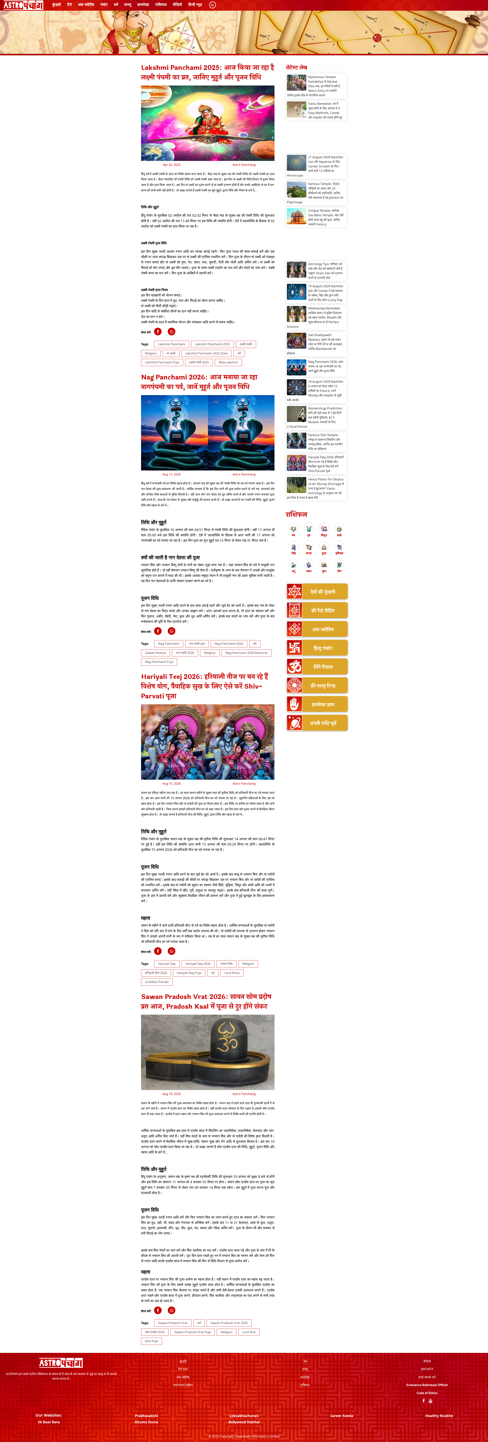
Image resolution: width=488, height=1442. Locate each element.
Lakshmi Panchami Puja (162, 362)
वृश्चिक (339, 553)
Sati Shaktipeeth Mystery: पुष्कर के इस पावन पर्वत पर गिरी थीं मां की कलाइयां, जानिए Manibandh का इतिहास (315, 344)
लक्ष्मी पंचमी (246, 344)
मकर (308, 571)
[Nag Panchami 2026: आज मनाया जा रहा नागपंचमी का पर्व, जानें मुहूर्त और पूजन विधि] (296, 368)
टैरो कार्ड (183, 1369)
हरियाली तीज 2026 (156, 973)
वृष (308, 535)
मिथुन (324, 535)
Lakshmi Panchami (171, 344)
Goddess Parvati (157, 982)
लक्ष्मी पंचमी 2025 (199, 362)
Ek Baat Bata (49, 1422)
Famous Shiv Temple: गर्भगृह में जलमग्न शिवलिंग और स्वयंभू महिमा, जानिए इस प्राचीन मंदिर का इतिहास (325, 442)
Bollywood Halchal (244, 1422)
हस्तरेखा (143, 4)
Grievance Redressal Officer (427, 1385)
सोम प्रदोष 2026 (155, 1332)
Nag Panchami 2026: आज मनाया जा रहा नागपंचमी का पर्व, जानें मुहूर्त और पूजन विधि (325, 366)
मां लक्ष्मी (171, 353)
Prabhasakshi (146, 1415)
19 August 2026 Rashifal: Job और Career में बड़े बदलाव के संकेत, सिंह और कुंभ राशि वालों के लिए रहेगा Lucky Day (325, 293)
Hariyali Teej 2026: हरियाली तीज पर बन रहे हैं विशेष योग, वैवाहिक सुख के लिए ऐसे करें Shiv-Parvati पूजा (326, 464)
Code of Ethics (427, 1393)
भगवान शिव (226, 964)
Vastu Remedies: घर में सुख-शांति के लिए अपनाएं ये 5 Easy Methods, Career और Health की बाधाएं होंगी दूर (325, 110)
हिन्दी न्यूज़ (195, 4)
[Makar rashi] (309, 564)
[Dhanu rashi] (293, 564)
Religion (151, 353)
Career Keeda (341, 1415)
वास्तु (127, 4)
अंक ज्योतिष (86, 4)
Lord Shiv (249, 1332)
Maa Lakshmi (228, 362)
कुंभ (324, 571)
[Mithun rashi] (324, 529)
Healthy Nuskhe (439, 1415)
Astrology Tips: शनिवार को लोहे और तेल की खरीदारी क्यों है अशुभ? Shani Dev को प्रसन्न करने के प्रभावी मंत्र (325, 271)
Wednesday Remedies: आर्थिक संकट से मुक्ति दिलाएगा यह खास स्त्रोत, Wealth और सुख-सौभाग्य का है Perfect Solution (314, 317)
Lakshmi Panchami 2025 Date (206, 353)
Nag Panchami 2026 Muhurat (247, 653)
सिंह (293, 553)
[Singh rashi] (293, 546)
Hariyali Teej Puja (189, 973)
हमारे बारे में (427, 1369)
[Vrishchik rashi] (339, 546)
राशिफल (161, 4)
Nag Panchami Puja (159, 662)
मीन (339, 571)
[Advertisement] (316, 138)
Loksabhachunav (244, 1415)
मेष (293, 535)
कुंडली (56, 4)
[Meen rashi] (339, 564)
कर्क (339, 535)
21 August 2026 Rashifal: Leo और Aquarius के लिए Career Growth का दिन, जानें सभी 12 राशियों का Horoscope (315, 166)
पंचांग (104, 4)
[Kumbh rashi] (324, 564)
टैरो (69, 4)
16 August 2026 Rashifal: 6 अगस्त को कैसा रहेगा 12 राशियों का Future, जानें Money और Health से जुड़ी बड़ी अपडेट (315, 390)
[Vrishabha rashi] (309, 529)
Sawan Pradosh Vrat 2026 (229, 1323)
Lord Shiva (231, 973)
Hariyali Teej (167, 964)
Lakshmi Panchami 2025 (212, 344)
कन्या (309, 553)
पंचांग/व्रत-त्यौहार (183, 1385)
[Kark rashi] (339, 529)
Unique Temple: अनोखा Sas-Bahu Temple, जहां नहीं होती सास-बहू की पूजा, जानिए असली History (326, 217)
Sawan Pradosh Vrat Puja (192, 1332)
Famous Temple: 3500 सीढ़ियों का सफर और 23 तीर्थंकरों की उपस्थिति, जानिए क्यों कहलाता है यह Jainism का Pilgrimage (315, 193)
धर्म (116, 4)
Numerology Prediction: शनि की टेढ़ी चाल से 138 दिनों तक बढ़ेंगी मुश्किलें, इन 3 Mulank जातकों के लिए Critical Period (315, 417)
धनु (293, 571)
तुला (324, 553)
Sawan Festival (155, 653)
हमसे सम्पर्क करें (427, 1377)
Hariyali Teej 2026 (197, 964)
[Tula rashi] (324, 546)
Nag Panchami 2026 (229, 644)
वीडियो (177, 4)
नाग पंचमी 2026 (185, 653)
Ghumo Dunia (146, 1422)
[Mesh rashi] (293, 529)
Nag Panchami (168, 644)
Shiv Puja (151, 1341)
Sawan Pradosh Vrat (173, 1323)
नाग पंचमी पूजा (197, 644)
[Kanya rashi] (309, 546)
